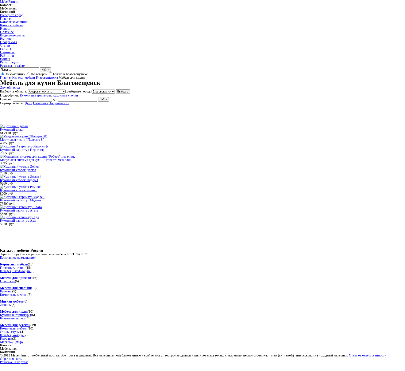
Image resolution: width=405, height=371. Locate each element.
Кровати (6, 291)
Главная (5, 18)
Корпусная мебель (14, 264)
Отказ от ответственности (367, 355)
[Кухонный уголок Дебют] (19, 166)
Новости (6, 28)
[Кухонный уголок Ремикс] (20, 187)
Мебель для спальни (15, 288)
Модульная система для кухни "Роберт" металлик (36, 160)
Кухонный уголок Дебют (18, 170)
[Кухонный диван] (14, 126)
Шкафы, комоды (12, 335)
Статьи (5, 45)
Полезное (7, 32)
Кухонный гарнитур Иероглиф (22, 149)
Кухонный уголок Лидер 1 (19, 180)
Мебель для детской (15, 325)
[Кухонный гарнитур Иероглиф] (24, 146)
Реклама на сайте (12, 65)
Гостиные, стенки (13, 267)
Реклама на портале (14, 362)
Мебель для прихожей (16, 278)
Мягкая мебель (11, 301)
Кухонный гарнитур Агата (19, 210)
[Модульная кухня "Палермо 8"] (23, 136)
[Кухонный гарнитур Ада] (19, 217)
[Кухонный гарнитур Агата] (21, 207)
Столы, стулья (10, 331)
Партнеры (7, 52)
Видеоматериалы (12, 35)
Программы (8, 42)
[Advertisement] (77, 114)
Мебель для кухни (14, 311)
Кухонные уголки (65, 95)
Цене (28, 103)
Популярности (59, 103)
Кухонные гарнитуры (35, 95)
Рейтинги (7, 55)
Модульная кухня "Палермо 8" (22, 139)
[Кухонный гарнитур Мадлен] (22, 197)
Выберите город (11, 15)
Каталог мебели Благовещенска (35, 77)
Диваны (6, 305)
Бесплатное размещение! (18, 257)
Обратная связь (11, 358)
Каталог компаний (13, 22)
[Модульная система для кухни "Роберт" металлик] (37, 156)
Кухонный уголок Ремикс (18, 190)
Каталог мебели (11, 25)
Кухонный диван (12, 129)
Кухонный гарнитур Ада (18, 220)
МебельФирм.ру (11, 342)
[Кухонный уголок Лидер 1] (21, 176)
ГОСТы (5, 49)
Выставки (7, 38)
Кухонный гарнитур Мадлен (20, 200)
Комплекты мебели (14, 294)
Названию (40, 103)
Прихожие (7, 281)
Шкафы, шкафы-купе (15, 271)
